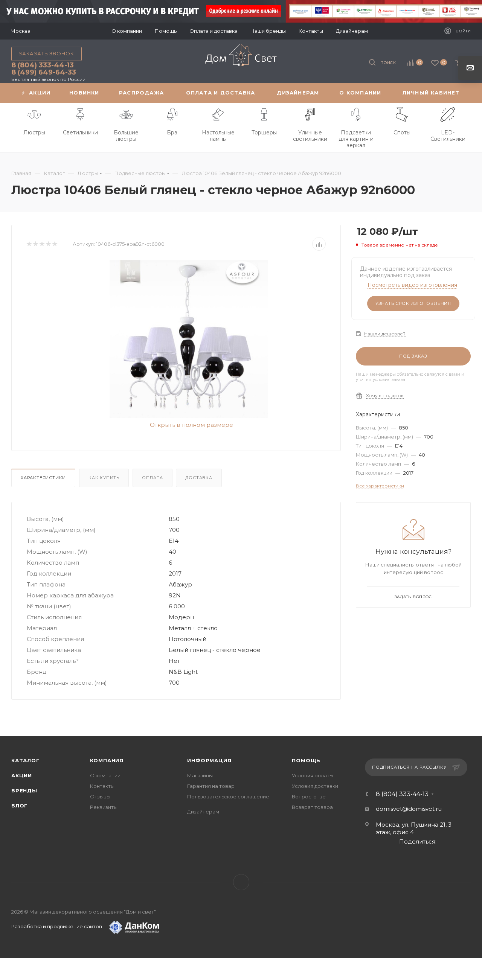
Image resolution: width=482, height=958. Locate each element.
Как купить (103, 477)
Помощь (306, 760)
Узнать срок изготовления (413, 303)
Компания (107, 760)
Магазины (200, 775)
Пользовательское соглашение (228, 797)
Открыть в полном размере (190, 424)
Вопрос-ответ (310, 797)
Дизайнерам (203, 812)
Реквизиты (103, 807)
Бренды (24, 790)
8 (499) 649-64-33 (43, 72)
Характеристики (43, 477)
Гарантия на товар (211, 786)
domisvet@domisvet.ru (409, 808)
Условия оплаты (312, 775)
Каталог (25, 760)
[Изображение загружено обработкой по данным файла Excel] (188, 339)
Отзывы (100, 797)
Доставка (198, 477)
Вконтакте (241, 882)
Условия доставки (315, 786)
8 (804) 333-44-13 (42, 65)
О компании (105, 775)
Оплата (152, 477)
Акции (21, 775)
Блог (19, 806)
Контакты (102, 786)
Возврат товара (312, 807)
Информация (209, 760)
